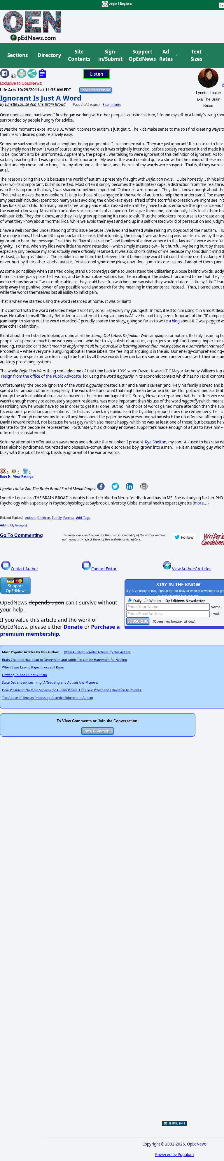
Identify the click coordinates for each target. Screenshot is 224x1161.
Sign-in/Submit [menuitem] (109, 55)
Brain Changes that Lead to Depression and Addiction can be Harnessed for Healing (64, 660)
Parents (68, 518)
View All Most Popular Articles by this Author (97, 652)
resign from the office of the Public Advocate (40, 376)
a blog (174, 321)
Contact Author (24, 568)
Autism (30, 518)
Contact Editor (104, 568)
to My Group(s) (13, 525)
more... (200, 503)
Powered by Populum (174, 1154)
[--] (81, 376)
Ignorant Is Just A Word (40, 98)
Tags (83, 518)
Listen (96, 74)
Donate (73, 626)
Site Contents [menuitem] (79, 55)
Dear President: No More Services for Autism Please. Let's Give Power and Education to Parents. (72, 690)
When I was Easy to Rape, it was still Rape (33, 667)
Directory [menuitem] (49, 55)
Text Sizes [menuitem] (196, 55)
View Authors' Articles (191, 568)
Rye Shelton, (155, 442)
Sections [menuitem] (17, 55)
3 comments (112, 105)
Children (43, 518)
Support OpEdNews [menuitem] (140, 55)
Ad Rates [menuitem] (166, 55)
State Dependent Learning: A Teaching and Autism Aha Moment (50, 682)
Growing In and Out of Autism (24, 675)
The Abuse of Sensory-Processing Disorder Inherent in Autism (47, 698)
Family (57, 518)
